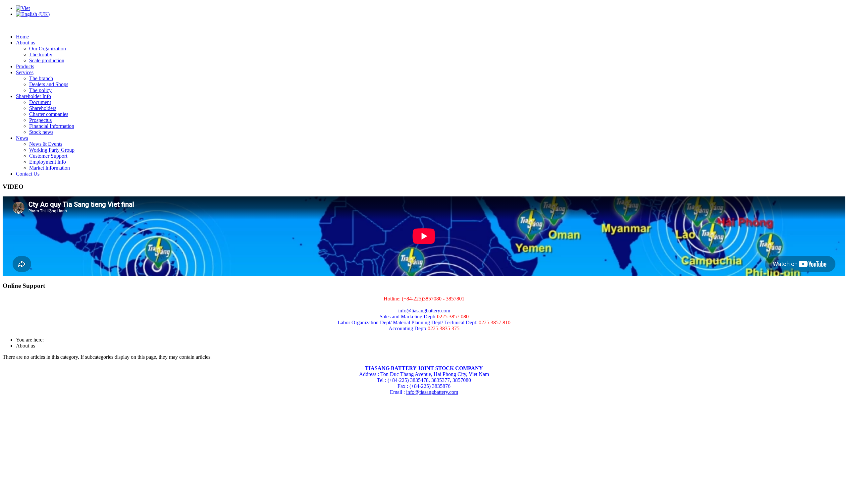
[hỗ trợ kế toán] (423, 304)
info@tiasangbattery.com (424, 310)
